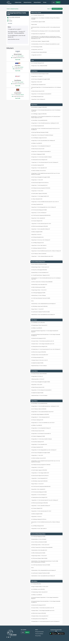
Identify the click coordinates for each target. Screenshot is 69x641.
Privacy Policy (38, 635)
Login (53, 2)
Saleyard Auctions (27, 2)
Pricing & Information (39, 631)
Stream (44, 2)
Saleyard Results (37, 2)
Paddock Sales (18, 2)
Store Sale (10, 23)
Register (58, 2)
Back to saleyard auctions (12, 8)
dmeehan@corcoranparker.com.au (18, 83)
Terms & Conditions (39, 633)
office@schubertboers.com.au (18, 96)
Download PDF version (56, 8)
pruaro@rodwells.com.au (18, 68)
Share (48, 8)
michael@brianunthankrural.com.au (18, 57)
